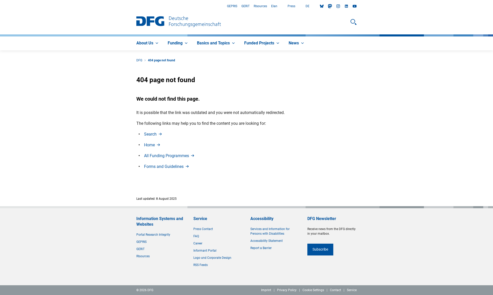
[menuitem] (147, 43)
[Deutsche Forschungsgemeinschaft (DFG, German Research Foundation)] (178, 22)
